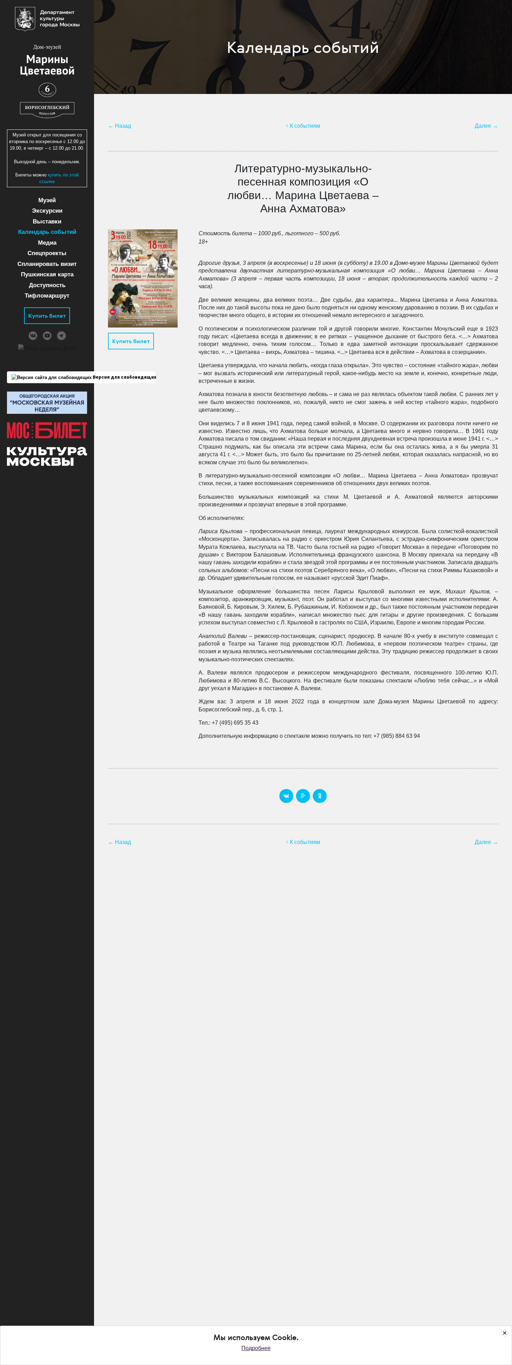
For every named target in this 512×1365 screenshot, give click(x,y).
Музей (47, 200)
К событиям (305, 126)
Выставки (47, 221)
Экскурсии (47, 210)
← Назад (119, 126)
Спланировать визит (47, 264)
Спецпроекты (47, 253)
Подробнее (256, 1348)
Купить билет (47, 315)
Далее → (486, 126)
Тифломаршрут (47, 295)
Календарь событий (47, 232)
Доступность (47, 285)
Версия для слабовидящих (123, 377)
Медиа (47, 242)
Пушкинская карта (47, 274)
